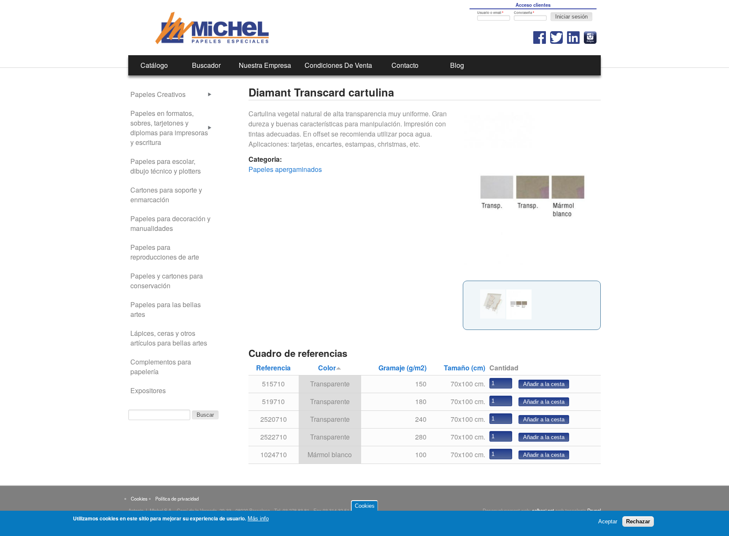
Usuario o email (490, 12)
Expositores (148, 390)
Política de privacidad (177, 498)
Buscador (206, 65)
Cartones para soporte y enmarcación (166, 194)
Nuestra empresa (265, 65)
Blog (457, 65)
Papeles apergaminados (285, 169)
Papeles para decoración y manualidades (170, 223)
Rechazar (638, 521)
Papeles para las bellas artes (165, 309)
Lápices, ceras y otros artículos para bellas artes (168, 338)
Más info (258, 518)
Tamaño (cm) (464, 368)
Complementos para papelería (160, 366)
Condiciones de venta (338, 65)
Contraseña (524, 12)
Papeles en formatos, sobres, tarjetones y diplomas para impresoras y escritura (169, 127)
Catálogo (154, 65)
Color (327, 368)
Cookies (139, 498)
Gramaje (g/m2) (402, 368)
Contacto (405, 65)
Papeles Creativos (158, 94)
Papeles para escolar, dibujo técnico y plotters (165, 166)
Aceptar (607, 521)
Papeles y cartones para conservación (166, 280)
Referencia (273, 368)
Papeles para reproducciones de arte (164, 252)
